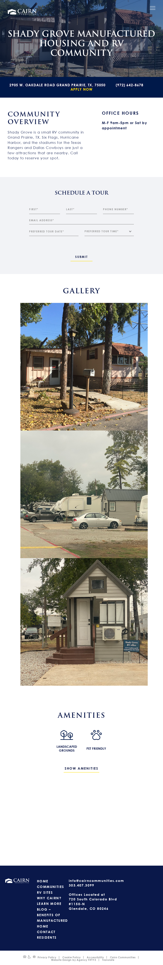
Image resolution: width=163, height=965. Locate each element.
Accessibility (95, 957)
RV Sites (45, 892)
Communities (50, 887)
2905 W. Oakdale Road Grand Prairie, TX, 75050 (57, 85)
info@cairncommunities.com (96, 881)
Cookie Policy (71, 957)
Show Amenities (81, 768)
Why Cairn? (49, 898)
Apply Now (82, 89)
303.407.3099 (81, 885)
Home (42, 881)
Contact (46, 932)
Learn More (49, 904)
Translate (108, 959)
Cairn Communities (123, 957)
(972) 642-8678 (129, 85)
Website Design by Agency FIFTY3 (73, 959)
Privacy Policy (47, 957)
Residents (47, 937)
